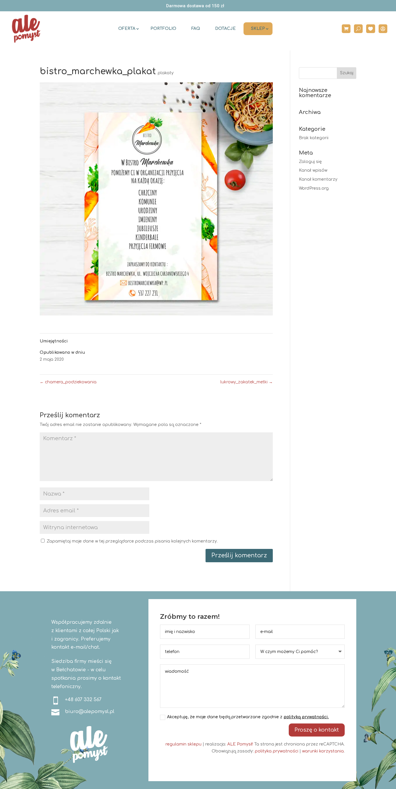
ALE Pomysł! (240, 744)
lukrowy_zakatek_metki (246, 382)
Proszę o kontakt (317, 730)
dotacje (225, 28)
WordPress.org (314, 188)
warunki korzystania (323, 751)
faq (195, 28)
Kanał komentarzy (318, 179)
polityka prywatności (276, 751)
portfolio (163, 28)
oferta (126, 28)
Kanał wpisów (313, 170)
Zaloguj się (310, 161)
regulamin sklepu (183, 744)
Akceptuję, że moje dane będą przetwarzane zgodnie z (248, 717)
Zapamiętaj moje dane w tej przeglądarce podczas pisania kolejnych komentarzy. (132, 541)
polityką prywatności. (306, 717)
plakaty (166, 73)
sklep (258, 28)
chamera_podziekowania (68, 382)
